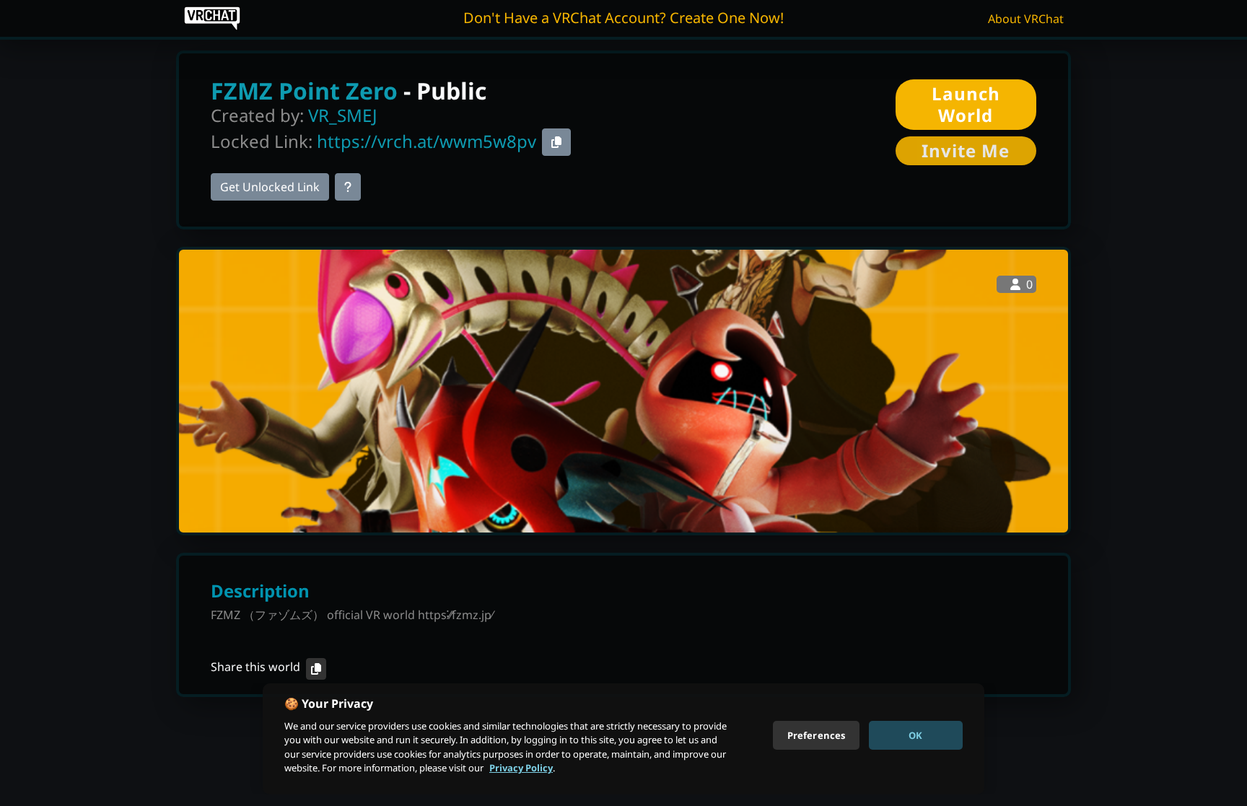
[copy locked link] (556, 142)
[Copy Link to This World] (316, 669)
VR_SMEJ (342, 115)
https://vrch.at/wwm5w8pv (426, 141)
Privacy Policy (521, 767)
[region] (623, 738)
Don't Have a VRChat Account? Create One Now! (623, 17)
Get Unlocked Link (270, 187)
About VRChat (1026, 19)
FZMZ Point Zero (304, 90)
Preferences (816, 734)
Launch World (966, 104)
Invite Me (966, 150)
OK (915, 734)
